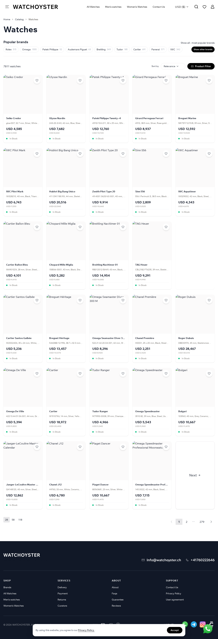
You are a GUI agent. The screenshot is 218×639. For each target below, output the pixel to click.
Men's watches (113, 6)
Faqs (114, 593)
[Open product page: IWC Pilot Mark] (22, 182)
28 (6, 519)
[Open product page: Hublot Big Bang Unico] (65, 182)
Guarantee (117, 599)
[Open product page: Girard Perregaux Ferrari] (152, 109)
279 (202, 521)
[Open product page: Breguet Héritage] (65, 329)
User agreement (175, 599)
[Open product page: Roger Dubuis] (195, 329)
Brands (7, 587)
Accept (174, 630)
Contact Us (159, 6)
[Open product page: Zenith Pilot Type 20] (109, 182)
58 (13, 519)
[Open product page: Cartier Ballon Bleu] (22, 255)
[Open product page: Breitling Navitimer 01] (109, 255)
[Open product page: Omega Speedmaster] (152, 402)
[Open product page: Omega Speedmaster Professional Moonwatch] (152, 475)
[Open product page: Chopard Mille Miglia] (65, 255)
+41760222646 (203, 560)
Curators (62, 605)
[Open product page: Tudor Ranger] (109, 402)
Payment (63, 593)
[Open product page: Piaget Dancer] (109, 475)
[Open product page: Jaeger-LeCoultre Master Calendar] (22, 475)
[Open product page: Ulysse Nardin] (65, 109)
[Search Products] (196, 7)
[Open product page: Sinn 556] (152, 182)
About (115, 587)
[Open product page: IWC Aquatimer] (195, 182)
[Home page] (35, 7)
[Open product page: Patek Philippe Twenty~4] (109, 109)
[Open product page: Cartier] (65, 402)
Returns (62, 599)
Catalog (19, 19)
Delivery (62, 587)
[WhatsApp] (208, 629)
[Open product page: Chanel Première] (152, 329)
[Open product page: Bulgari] (195, 402)
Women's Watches (137, 6)
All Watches (93, 6)
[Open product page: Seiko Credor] (22, 109)
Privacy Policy (173, 593)
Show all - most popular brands (198, 42)
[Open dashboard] (213, 7)
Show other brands (203, 49)
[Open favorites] (204, 7)
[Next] (211, 522)
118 (20, 519)
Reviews (116, 605)
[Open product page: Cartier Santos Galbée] (22, 329)
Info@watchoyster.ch (164, 560)
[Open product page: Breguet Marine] (195, 109)
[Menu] (7, 7)
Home (6, 19)
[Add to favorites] (37, 80)
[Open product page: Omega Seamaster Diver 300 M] (109, 329)
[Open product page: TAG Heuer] (152, 255)
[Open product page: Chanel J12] (65, 475)
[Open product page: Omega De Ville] (22, 402)
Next (193, 475)
